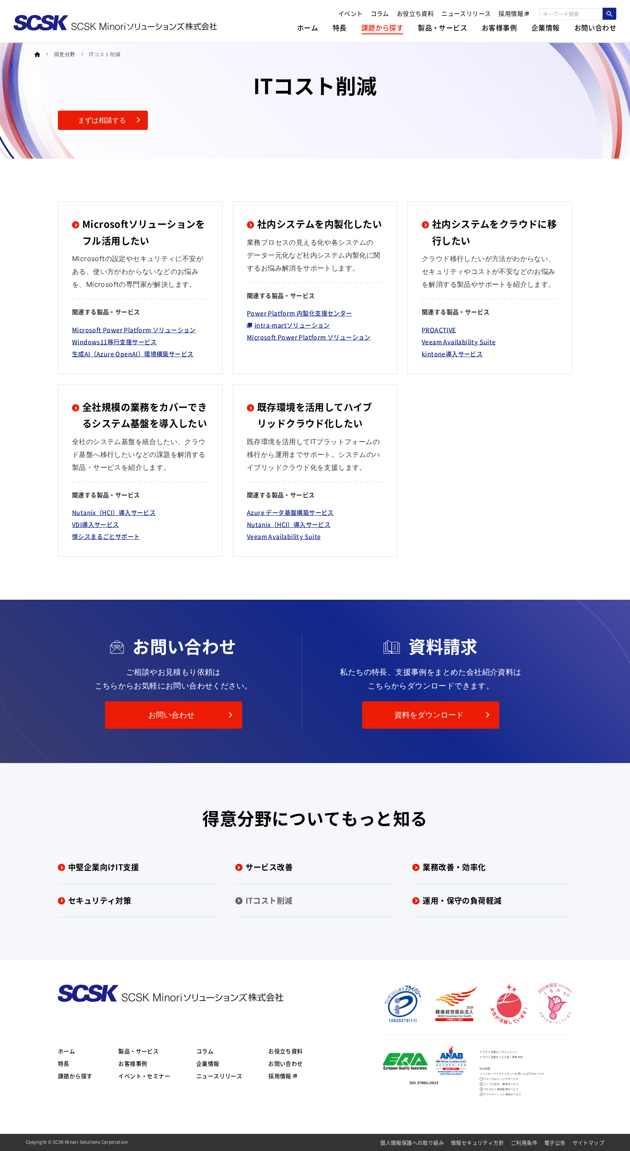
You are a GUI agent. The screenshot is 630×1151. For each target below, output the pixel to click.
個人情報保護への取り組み (412, 1142)
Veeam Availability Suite (459, 342)
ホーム (66, 1051)
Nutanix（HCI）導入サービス (114, 513)
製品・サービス (138, 1051)
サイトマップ (588, 1142)
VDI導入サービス (95, 525)
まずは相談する (102, 120)
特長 (63, 1064)
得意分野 (64, 54)
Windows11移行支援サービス (114, 342)
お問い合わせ (171, 714)
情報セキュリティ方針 (477, 1142)
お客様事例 (132, 1064)
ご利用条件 (524, 1142)
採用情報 (279, 1076)
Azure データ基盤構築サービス (290, 513)
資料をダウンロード (429, 714)
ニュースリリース (219, 1076)
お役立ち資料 (285, 1051)
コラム (204, 1051)
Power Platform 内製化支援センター (299, 313)
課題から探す (75, 1076)
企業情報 (207, 1064)
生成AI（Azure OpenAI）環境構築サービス (132, 354)
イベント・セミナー (144, 1076)
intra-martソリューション (292, 325)
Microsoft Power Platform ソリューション (134, 330)
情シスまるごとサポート (106, 537)
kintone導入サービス (452, 354)
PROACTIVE (439, 330)
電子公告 (555, 1142)
